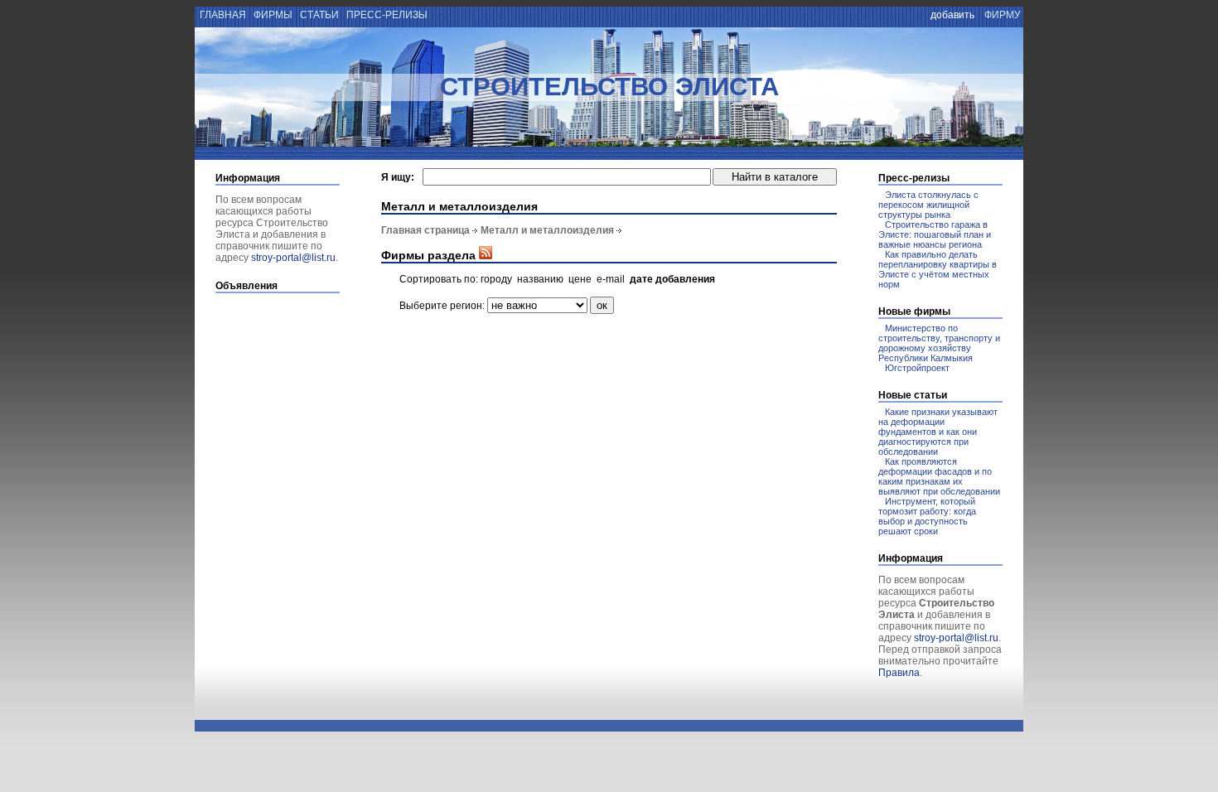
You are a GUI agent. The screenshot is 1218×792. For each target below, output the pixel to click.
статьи (319, 15)
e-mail (611, 279)
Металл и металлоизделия (547, 230)
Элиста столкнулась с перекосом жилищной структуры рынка (928, 205)
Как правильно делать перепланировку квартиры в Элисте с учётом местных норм (937, 269)
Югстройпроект (917, 368)
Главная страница (425, 230)
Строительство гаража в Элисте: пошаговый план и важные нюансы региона (934, 234)
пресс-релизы (387, 15)
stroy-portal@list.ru (293, 257)
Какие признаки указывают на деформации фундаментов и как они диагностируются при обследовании (938, 431)
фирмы (273, 15)
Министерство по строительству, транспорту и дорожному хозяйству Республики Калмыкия (939, 343)
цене (580, 279)
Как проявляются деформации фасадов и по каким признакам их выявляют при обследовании (939, 476)
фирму (1002, 15)
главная (222, 15)
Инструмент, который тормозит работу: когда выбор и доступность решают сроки (927, 516)
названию (540, 279)
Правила (899, 673)
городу (496, 279)
